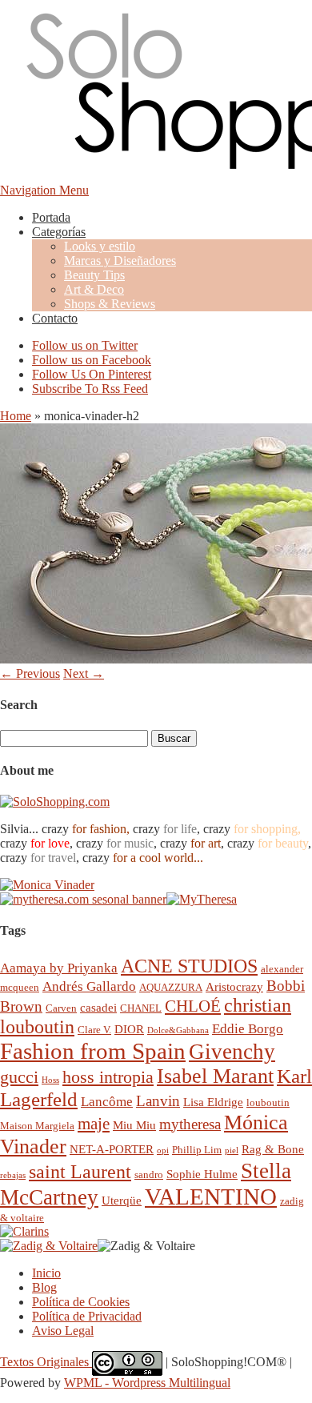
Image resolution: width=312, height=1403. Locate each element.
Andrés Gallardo (89, 986)
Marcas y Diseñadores (120, 260)
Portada (51, 217)
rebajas (13, 1175)
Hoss (50, 1080)
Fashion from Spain (93, 1051)
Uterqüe (122, 1200)
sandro (148, 1174)
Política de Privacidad (87, 1316)
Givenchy (232, 1052)
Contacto (55, 318)
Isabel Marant (215, 1076)
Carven (61, 1008)
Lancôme (107, 1101)
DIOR (129, 1029)
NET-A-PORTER (112, 1149)
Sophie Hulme (202, 1174)
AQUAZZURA (170, 987)
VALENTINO (211, 1196)
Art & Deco (94, 289)
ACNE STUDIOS (189, 966)
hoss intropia (108, 1077)
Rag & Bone (273, 1149)
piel (231, 1150)
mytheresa (190, 1124)
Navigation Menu (44, 190)
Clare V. (94, 1030)
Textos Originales (46, 1362)
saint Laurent (80, 1171)
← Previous (30, 673)
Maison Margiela (37, 1126)
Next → (83, 673)
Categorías (59, 232)
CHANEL (141, 1008)
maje (94, 1123)
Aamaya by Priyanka (59, 968)
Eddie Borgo (247, 1028)
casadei (98, 1007)
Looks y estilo (99, 246)
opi (163, 1150)
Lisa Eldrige (213, 1101)
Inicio (46, 1273)
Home (15, 416)
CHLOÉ (193, 1005)
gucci (19, 1077)
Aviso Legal (63, 1330)
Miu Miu (134, 1125)
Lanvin (158, 1100)
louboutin (268, 1102)
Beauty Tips (94, 275)
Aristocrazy (234, 986)
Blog (44, 1287)
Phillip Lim (197, 1150)
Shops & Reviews (109, 304)
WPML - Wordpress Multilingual (147, 1382)
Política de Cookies (81, 1302)
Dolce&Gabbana (178, 1030)
